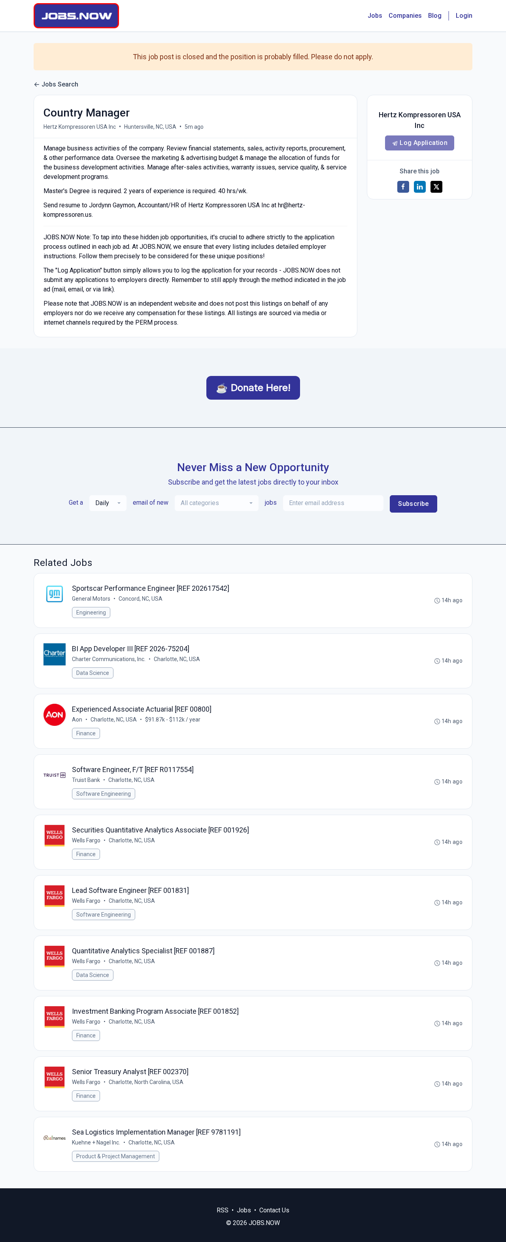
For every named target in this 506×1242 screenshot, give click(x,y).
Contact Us (274, 1210)
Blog (435, 15)
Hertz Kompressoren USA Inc (79, 127)
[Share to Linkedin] (420, 187)
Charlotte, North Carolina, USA (146, 1082)
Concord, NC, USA (140, 599)
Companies (405, 15)
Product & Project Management (115, 1156)
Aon (77, 719)
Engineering (91, 612)
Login (464, 15)
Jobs (375, 15)
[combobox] (107, 503)
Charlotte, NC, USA (177, 659)
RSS (222, 1210)
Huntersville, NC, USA (150, 127)
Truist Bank (86, 780)
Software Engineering (103, 794)
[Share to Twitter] (436, 187)
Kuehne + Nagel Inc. (96, 1142)
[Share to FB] (403, 187)
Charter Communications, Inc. (108, 659)
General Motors (91, 599)
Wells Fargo (86, 840)
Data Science (92, 673)
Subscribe (413, 503)
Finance (86, 733)
